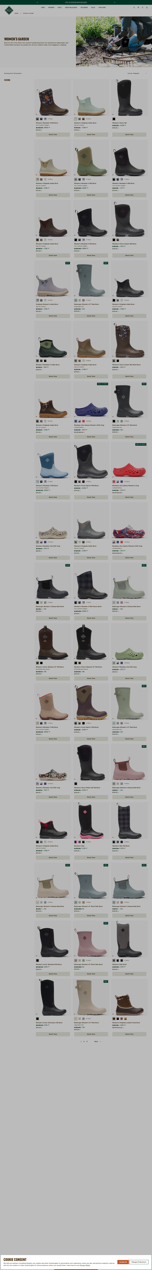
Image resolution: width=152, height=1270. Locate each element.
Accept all (123, 1262)
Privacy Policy (85, 1265)
